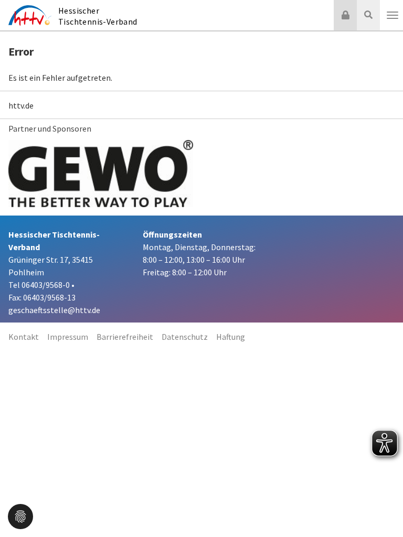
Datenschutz (185, 336)
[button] (20, 515)
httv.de (21, 105)
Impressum (67, 336)
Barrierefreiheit (125, 336)
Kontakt (23, 336)
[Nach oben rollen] (382, 507)
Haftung (230, 336)
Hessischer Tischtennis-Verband (97, 16)
